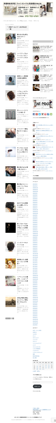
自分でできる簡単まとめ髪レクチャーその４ (22, 205)
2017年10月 (35, 257)
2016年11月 (35, 277)
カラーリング (47, 128)
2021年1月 (35, 185)
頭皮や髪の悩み (36, 355)
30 (43, 369)
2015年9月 (35, 302)
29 (40, 369)
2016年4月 (35, 290)
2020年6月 (35, 198)
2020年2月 (35, 206)
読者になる (37, 386)
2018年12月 (35, 231)
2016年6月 (35, 286)
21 (37, 367)
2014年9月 (35, 324)
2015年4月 (35, 312)
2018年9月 (35, 237)
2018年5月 (35, 244)
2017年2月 (35, 271)
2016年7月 (35, 284)
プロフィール (36, 20)
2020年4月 (35, 202)
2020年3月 (35, 204)
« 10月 (34, 371)
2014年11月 (35, 321)
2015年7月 (35, 306)
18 (48, 366)
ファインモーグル (48, 150)
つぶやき (25, 40)
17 (45, 366)
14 (37, 366)
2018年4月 (35, 246)
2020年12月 (35, 187)
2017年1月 (35, 273)
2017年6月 (35, 264)
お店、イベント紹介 (37, 330)
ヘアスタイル (22, 210)
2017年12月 (35, 253)
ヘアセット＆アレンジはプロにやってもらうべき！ (22, 93)
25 (48, 367)
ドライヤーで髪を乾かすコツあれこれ (22, 131)
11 (48, 365)
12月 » (38, 371)
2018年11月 (35, 233)
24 (45, 367)
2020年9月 (35, 193)
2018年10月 (35, 235)
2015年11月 (35, 299)
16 (43, 366)
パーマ (25, 246)
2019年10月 (35, 213)
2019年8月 (35, 216)
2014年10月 (35, 322)
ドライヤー (22, 136)
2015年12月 (35, 297)
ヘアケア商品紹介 (23, 116)
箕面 (34, 354)
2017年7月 (35, 262)
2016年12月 (35, 275)
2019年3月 (35, 226)
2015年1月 (35, 317)
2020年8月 (35, 195)
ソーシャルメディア (37, 343)
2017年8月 (35, 260)
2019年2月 (35, 227)
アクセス (30, 20)
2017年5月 (35, 266)
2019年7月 (35, 218)
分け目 (23, 42)
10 (45, 365)
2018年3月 (35, 248)
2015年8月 (35, 304)
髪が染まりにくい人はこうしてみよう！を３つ (22, 186)
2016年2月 (35, 293)
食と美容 (35, 357)
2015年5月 (35, 310)
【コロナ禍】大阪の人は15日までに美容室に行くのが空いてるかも (46, 86)
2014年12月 (35, 319)
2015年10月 (35, 301)
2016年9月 (35, 280)
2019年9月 (35, 215)
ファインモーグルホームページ (9, 20)
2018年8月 (35, 238)
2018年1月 (35, 251)
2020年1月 (35, 207)
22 (40, 367)
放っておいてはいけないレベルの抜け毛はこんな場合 (22, 225)
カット (50, 139)
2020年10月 (35, 191)
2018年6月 (35, 242)
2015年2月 (35, 315)
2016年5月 (35, 288)
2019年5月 (35, 222)
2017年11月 (35, 255)
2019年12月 (35, 209)
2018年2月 (35, 249)
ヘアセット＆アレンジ (24, 63)
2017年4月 (35, 268)
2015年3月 (35, 313)
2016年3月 (35, 291)
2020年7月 (35, 196)
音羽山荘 (23, 99)
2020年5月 (35, 200)
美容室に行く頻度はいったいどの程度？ (22, 261)
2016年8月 (35, 282)
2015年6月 (35, 308)
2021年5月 (35, 184)
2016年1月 (35, 295)
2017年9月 (35, 259)
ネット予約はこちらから (22, 20)
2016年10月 (35, 279)
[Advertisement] (43, 30)
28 (37, 369)
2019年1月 (35, 229)
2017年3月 (35, 269)
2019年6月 (35, 220)
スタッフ (35, 341)
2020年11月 (35, 189)
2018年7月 (35, 240)
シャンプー (35, 339)
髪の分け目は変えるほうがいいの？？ (22, 36)
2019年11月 (35, 211)
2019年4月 (35, 224)
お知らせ (35, 332)
